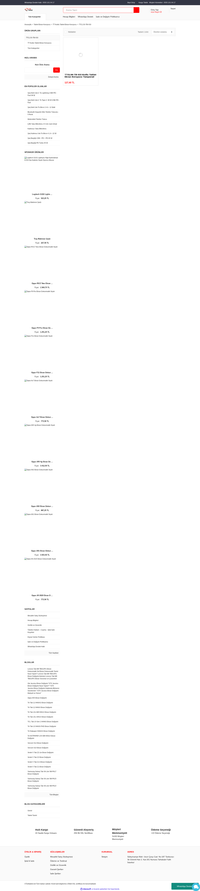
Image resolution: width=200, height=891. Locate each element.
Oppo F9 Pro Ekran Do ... (42, 328)
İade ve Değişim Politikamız (108, 17)
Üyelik (27, 857)
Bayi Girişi (131, 3)
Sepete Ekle (87, 81)
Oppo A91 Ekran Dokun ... (42, 551)
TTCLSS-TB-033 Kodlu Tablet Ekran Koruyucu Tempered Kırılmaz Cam (80, 77)
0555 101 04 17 (170, 3)
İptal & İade (29, 861)
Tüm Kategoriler (34, 17)
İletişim (105, 857)
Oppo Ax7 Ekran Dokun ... (42, 417)
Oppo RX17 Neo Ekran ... (42, 283)
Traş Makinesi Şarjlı (42, 239)
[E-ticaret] (100, 889)
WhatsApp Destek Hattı (187, 886)
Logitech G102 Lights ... (42, 194)
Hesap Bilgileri (69, 17)
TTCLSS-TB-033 (85, 24)
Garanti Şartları (56, 869)
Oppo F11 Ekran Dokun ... (42, 373)
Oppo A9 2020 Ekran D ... (42, 595)
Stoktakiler (72, 32)
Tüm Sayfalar (53, 653)
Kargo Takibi (143, 3)
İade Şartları (55, 873)
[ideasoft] (85, 889)
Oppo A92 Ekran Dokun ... (42, 506)
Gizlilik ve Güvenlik (58, 865)
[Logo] (28, 9)
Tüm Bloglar (54, 795)
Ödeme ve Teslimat (58, 861)
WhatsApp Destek (85, 17)
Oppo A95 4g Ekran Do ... (42, 462)
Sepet (173, 8)
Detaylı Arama (53, 77)
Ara (56, 70)
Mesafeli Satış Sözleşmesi (61, 857)
